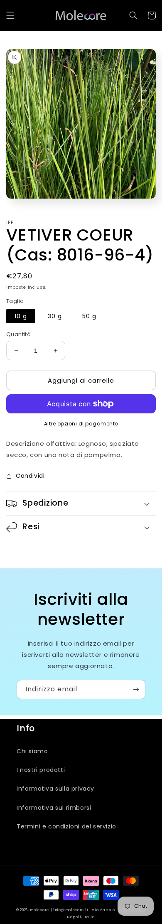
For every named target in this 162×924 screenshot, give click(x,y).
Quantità (18, 334)
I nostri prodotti (41, 770)
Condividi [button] (30, 476)
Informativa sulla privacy (55, 788)
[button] (10, 15)
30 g (55, 316)
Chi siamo (32, 751)
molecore (39, 909)
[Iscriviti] (136, 689)
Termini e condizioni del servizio (66, 826)
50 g (89, 316)
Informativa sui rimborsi (54, 808)
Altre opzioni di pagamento (81, 423)
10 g (21, 316)
